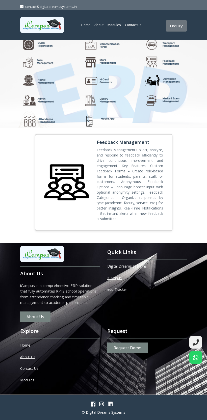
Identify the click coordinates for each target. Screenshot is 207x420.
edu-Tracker (117, 289)
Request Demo (127, 348)
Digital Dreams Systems (127, 266)
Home (85, 24)
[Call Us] (195, 342)
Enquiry (176, 25)
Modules (114, 24)
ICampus (114, 277)
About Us (35, 317)
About (99, 24)
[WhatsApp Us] (195, 357)
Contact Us (133, 24)
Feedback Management (123, 142)
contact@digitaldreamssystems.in (51, 6)
